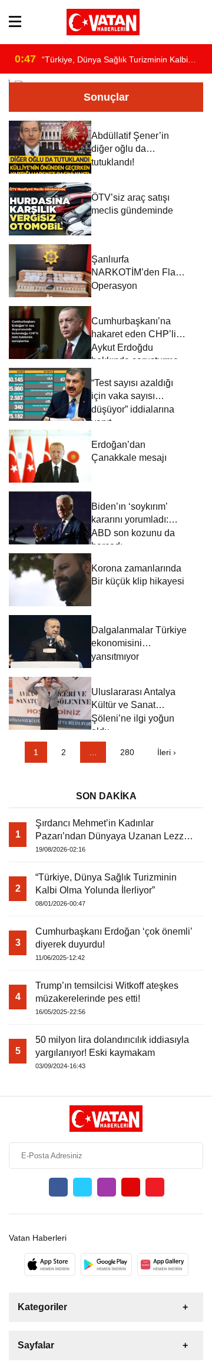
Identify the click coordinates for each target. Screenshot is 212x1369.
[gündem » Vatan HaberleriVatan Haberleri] (103, 22)
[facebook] (58, 1187)
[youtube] (130, 1187)
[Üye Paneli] (181, 22)
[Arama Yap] (198, 22)
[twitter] (82, 1187)
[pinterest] (154, 1187)
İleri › (166, 752)
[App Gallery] (162, 1264)
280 (127, 752)
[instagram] (106, 1187)
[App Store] (49, 1264)
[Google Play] (106, 1264)
